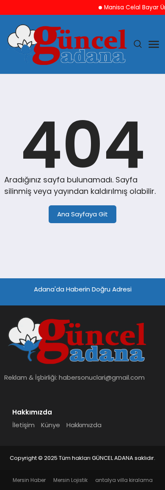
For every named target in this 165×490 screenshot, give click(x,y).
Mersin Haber (29, 480)
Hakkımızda (84, 424)
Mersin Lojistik (70, 480)
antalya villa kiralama (124, 480)
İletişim (23, 424)
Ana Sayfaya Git (82, 214)
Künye (50, 424)
